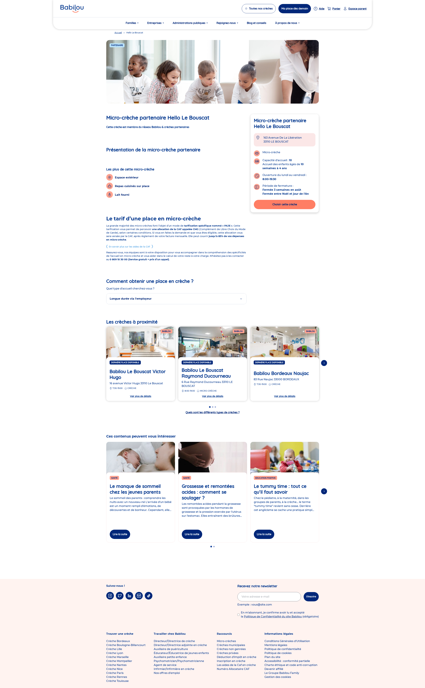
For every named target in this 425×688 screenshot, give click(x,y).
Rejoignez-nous (226, 23)
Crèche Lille (114, 649)
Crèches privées (227, 653)
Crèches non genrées (231, 649)
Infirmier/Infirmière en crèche (174, 669)
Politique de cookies (278, 653)
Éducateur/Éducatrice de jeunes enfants (181, 653)
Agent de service (165, 665)
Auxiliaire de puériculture (171, 649)
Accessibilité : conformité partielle (287, 661)
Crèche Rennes (116, 677)
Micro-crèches (226, 641)
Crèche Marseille (117, 657)
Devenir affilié (273, 669)
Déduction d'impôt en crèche (236, 657)
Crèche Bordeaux (118, 641)
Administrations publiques (189, 23)
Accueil (118, 32)
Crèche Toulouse (117, 681)
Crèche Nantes (116, 665)
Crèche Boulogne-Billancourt (126, 645)
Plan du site (272, 657)
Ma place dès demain (294, 8)
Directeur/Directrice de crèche (174, 641)
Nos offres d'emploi (167, 673)
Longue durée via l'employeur (131, 298)
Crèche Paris (115, 673)
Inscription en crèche (231, 661)
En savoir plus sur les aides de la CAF (129, 246)
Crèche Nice (114, 669)
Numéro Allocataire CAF (233, 669)
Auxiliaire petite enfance (170, 657)
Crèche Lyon (114, 653)
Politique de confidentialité (282, 649)
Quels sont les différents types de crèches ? (213, 412)
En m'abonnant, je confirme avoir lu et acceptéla (280, 614)
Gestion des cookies (277, 677)
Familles (131, 23)
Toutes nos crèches (261, 8)
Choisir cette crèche (284, 204)
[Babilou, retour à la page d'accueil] (71, 9)
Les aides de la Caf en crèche (236, 665)
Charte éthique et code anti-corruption (290, 665)
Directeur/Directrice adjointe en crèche (180, 645)
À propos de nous (286, 23)
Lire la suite (120, 534)
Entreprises (154, 23)
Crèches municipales (231, 645)
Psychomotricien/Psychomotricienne (179, 661)
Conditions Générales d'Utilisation (287, 641)
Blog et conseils (256, 23)
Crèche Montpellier (119, 661)
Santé (114, 478)
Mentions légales (275, 645)
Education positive (265, 478)
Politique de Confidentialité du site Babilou (273, 616)
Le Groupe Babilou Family (281, 673)
